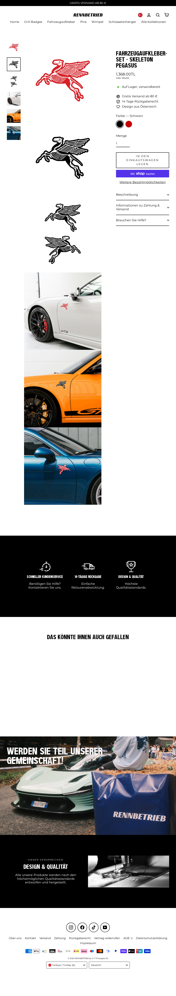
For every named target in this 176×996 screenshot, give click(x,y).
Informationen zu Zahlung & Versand (138, 207)
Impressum (88, 943)
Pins (83, 22)
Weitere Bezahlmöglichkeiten (142, 182)
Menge (121, 136)
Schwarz (120, 124)
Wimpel (97, 22)
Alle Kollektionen (153, 22)
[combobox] (66, 965)
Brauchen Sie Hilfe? (131, 220)
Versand (45, 938)
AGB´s (128, 938)
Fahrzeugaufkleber (61, 22)
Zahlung (60, 938)
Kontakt (30, 938)
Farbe (129, 116)
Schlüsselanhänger (122, 22)
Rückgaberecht (80, 938)
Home (14, 22)
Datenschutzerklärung (151, 938)
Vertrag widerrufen (107, 938)
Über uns (15, 938)
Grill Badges (33, 22)
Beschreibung (127, 194)
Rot (129, 124)
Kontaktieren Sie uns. (44, 587)
